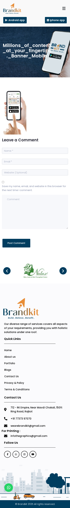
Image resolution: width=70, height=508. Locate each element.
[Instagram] (24, 454)
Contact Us (11, 376)
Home (8, 350)
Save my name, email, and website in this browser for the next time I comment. (34, 188)
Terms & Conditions (17, 389)
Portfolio (9, 363)
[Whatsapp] (16, 454)
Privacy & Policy (14, 383)
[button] (64, 8)
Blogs (7, 370)
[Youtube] (32, 454)
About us (10, 356)
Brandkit (22, 504)
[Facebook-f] (7, 454)
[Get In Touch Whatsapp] (8, 487)
